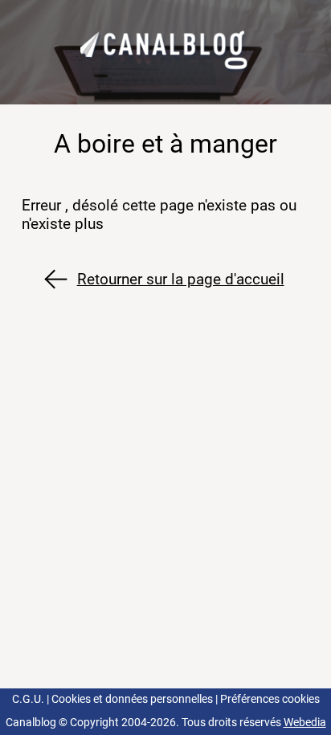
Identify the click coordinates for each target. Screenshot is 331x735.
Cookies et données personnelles (132, 699)
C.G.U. (28, 699)
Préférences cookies (270, 699)
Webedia (305, 722)
